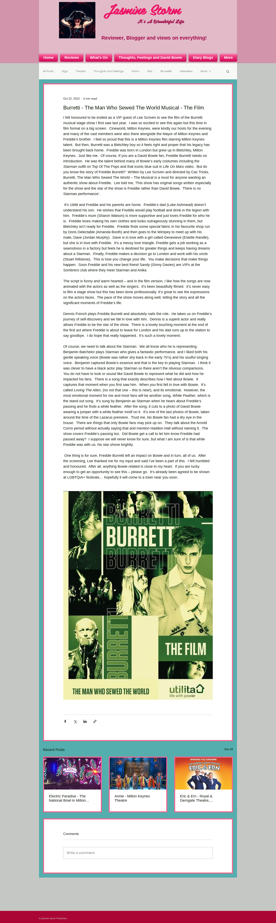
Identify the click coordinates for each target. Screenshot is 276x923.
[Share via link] (95, 721)
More (204, 71)
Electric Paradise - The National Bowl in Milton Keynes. (67, 798)
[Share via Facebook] (65, 721)
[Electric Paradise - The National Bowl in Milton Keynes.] (72, 774)
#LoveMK (166, 71)
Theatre (80, 71)
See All (228, 749)
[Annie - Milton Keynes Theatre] (138, 774)
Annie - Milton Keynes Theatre (132, 798)
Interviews (186, 71)
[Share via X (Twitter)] (75, 721)
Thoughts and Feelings (109, 71)
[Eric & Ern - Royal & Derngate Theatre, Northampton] (203, 774)
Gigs (65, 71)
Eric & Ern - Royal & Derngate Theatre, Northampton (196, 798)
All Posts (48, 71)
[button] (228, 71)
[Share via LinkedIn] (85, 721)
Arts (149, 71)
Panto (135, 71)
